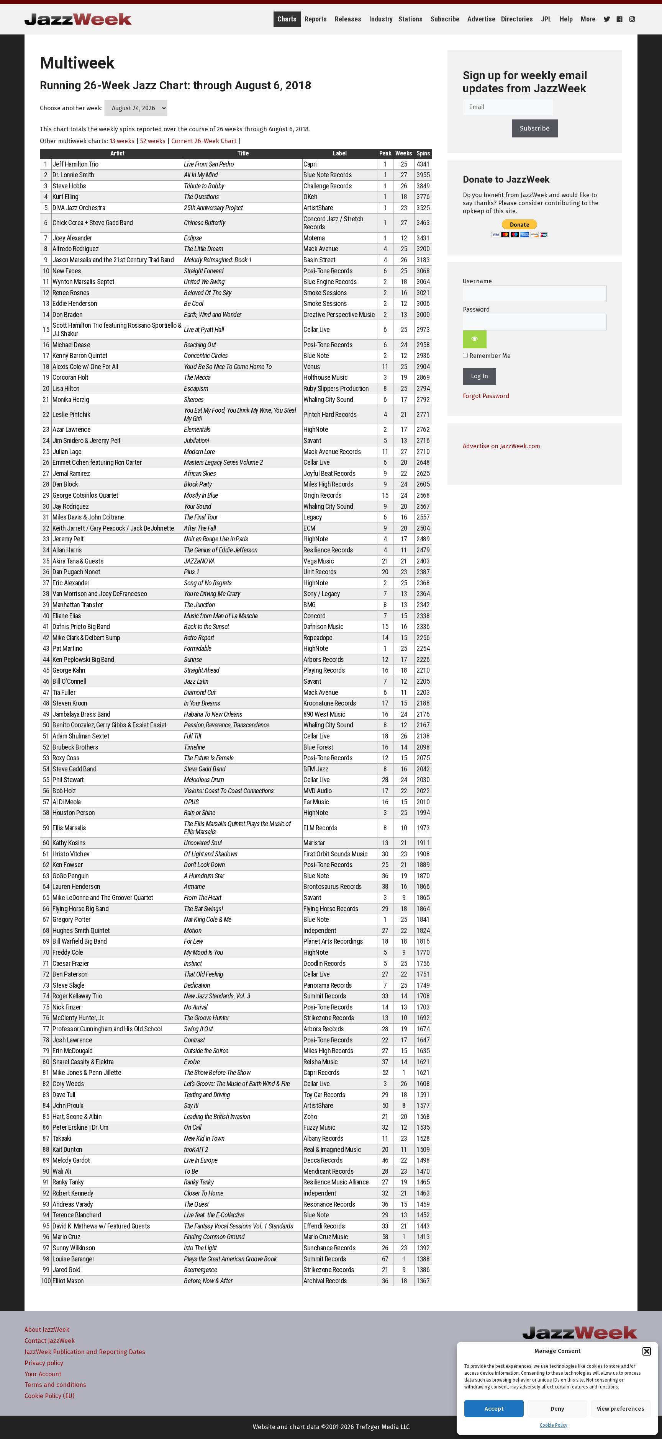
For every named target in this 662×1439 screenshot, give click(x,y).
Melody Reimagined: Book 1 (218, 260)
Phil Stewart (68, 780)
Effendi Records (324, 1226)
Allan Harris (67, 550)
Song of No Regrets (207, 583)
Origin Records (322, 495)
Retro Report (199, 638)
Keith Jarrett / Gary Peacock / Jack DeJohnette (113, 528)
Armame (194, 886)
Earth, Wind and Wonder (212, 314)
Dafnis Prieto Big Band (81, 626)
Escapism (196, 388)
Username (477, 281)
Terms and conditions (55, 1384)
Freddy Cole (67, 952)
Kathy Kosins (69, 843)
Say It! (191, 1105)
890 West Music (324, 714)
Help (566, 19)
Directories (517, 19)
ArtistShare (318, 208)
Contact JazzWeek (50, 1340)
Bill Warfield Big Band (79, 941)
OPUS (191, 802)
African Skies (200, 473)
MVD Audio (317, 791)
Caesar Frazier (70, 963)
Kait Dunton (67, 1149)
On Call (192, 1127)
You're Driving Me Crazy (212, 594)
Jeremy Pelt (68, 539)
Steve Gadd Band (74, 769)
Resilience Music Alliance (336, 1182)
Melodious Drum (204, 780)
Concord (314, 616)
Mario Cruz (66, 1237)
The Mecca (197, 377)
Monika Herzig (70, 399)
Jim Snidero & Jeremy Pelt (86, 440)
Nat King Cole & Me (207, 919)
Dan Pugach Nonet (76, 572)
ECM (309, 528)
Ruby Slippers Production (336, 388)
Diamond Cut (199, 692)
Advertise (481, 19)
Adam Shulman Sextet (80, 736)
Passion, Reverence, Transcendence (226, 725)
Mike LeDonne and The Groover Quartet (102, 897)
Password (476, 309)
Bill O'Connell (69, 681)
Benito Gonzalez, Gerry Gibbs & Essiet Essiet (109, 725)
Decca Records (322, 1160)
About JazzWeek (47, 1329)
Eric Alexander (70, 583)
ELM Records (320, 828)
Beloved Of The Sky (207, 293)
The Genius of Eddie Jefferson (220, 550)
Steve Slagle (68, 985)
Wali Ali (61, 1171)
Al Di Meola (66, 802)
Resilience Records (328, 550)
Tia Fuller (63, 692)
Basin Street (319, 260)
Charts (287, 19)
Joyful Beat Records (329, 473)
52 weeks (153, 141)
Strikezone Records (328, 1018)
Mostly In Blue (201, 495)
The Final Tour (200, 517)
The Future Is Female (208, 758)
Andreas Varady (72, 1204)
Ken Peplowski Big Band (83, 659)
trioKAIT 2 (196, 1149)
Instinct (193, 963)
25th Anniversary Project (213, 208)
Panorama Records (327, 985)
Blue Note (316, 355)
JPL (546, 19)
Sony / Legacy (321, 594)
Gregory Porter (71, 919)
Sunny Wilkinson (73, 1248)
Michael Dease (71, 345)
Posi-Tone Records (327, 271)
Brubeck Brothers (75, 747)
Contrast (194, 1040)
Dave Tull (63, 1095)
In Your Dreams (202, 703)
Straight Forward (203, 271)
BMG (309, 605)
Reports (316, 19)
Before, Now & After (208, 1281)
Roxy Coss (65, 758)
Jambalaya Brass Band (81, 714)
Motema (313, 238)
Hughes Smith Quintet (81, 930)
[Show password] (475, 339)
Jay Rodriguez (70, 506)
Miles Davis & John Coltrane (88, 517)
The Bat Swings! (203, 909)
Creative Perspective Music (339, 314)
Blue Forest (318, 747)
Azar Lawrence (71, 429)
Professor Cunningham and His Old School (107, 1029)
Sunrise (193, 659)
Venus (311, 367)
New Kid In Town (204, 1138)
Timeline (194, 747)
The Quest (196, 1204)
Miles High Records (328, 484)
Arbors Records (323, 659)
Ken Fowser (67, 865)
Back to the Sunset (206, 626)
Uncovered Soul (202, 843)
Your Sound (197, 506)
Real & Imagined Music (332, 1149)
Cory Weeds (68, 1084)
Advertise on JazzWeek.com (501, 446)
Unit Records (320, 572)
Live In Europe (200, 1160)
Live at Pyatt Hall (204, 329)
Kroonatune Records (329, 703)
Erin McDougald (72, 1051)
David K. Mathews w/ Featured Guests (101, 1226)
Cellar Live (316, 329)
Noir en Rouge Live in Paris (216, 539)
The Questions (201, 197)
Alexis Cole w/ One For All (85, 367)
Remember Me (489, 355)
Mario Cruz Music (325, 1237)
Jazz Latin (196, 681)
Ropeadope (317, 638)
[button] (647, 1351)
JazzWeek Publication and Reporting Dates (85, 1352)
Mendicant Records (328, 1171)
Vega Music (318, 561)
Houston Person (73, 813)
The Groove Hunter (206, 1018)
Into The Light (200, 1248)
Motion (192, 930)
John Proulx (67, 1105)
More (588, 19)
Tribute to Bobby (204, 186)
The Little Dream (203, 249)
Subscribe (445, 19)
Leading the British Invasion (217, 1116)
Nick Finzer (66, 1007)
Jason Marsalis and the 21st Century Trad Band (113, 260)
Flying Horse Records (330, 909)
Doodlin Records (324, 963)
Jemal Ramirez (71, 473)
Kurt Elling (65, 197)
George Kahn (68, 670)
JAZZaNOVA (199, 561)
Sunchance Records (329, 1248)
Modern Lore (199, 452)
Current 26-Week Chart (203, 141)
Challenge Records (327, 186)
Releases (348, 19)
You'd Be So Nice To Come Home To (228, 367)
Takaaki (61, 1138)
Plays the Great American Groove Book (230, 1259)
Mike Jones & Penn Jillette (86, 1072)
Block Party (197, 484)
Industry (381, 19)
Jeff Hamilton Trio (75, 164)
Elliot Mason (68, 1281)
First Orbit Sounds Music (335, 854)
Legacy (312, 517)
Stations (410, 19)
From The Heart (202, 897)
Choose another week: (71, 108)
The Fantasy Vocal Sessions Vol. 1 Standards (238, 1226)
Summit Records (324, 996)
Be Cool (193, 303)
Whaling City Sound (328, 399)
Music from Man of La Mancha (220, 616)
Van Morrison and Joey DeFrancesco (99, 594)
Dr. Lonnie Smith (73, 175)
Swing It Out (198, 1029)
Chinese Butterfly (204, 223)
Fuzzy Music (319, 1127)
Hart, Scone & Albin (77, 1116)
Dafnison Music (323, 626)
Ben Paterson (70, 974)
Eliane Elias (66, 616)
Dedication (197, 985)
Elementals (197, 429)
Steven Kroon (69, 703)
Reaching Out (200, 345)
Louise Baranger (73, 1259)
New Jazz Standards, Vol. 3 (217, 996)
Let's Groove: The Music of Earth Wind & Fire (237, 1084)
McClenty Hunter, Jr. (78, 1018)
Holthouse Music (325, 377)
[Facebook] (618, 19)
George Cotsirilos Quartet (85, 495)
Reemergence (200, 1270)
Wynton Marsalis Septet (83, 282)
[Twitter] (606, 19)
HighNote (315, 429)
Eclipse (193, 238)
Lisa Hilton (65, 388)
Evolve (192, 1062)
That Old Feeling (203, 974)
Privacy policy (44, 1363)
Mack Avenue (320, 249)
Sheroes (193, 399)
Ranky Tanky (68, 1182)
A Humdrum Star (204, 876)
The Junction (199, 605)
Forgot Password (486, 396)
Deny (557, 1408)
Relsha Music (320, 1062)
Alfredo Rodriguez (75, 249)
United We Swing (204, 282)
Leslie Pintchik (71, 414)
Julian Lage (66, 452)
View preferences (620, 1408)
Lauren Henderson (76, 886)
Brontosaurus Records (332, 886)
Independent (319, 930)
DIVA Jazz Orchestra (78, 208)
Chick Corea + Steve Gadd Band (92, 223)
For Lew (193, 941)
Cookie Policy (553, 1425)
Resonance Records (329, 1204)
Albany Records (323, 1138)
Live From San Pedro (209, 164)
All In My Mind (201, 175)
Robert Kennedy (72, 1193)
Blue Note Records (327, 175)
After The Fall (200, 528)
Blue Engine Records (330, 282)
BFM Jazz (315, 769)
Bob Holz (63, 791)
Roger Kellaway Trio (77, 996)
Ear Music (316, 802)
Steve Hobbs (69, 186)
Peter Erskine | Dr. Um (80, 1127)
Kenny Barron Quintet (79, 355)
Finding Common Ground (214, 1237)
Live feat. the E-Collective (214, 1215)
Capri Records (321, 1072)
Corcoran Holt (70, 377)
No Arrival (196, 1007)
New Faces (66, 271)
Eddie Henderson (74, 303)
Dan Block (65, 484)
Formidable (197, 648)
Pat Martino (67, 648)
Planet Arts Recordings (333, 941)
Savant (312, 440)
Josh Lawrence (72, 1040)
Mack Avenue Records (332, 452)
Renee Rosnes (71, 293)
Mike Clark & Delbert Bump (86, 638)
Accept (494, 1408)
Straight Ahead (201, 670)
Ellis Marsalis (69, 828)
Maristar (314, 843)
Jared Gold (66, 1270)
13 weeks (122, 141)
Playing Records (324, 670)
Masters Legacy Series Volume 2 (223, 462)
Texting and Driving (207, 1095)
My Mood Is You (203, 952)
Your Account (43, 1374)
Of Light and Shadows (210, 854)
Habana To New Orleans (213, 714)
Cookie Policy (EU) (49, 1396)
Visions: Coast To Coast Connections (229, 791)
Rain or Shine (199, 813)
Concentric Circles (206, 355)
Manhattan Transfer (77, 605)
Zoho (310, 1116)
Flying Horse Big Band (80, 909)
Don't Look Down (204, 865)
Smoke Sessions (325, 293)
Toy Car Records (324, 1095)
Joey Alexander (72, 238)
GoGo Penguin (70, 876)
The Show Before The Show (217, 1072)
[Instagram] (631, 19)
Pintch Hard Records (330, 414)
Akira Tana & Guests (77, 561)
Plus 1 (191, 572)
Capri (309, 164)
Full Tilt (192, 736)
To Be (191, 1171)
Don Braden (67, 314)
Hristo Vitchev (70, 854)
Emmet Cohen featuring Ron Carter (97, 462)
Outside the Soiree (206, 1051)
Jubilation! (196, 440)
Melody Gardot (71, 1160)
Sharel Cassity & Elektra (82, 1062)
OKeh (310, 197)
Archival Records (325, 1281)
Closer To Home (203, 1193)
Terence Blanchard (76, 1215)
